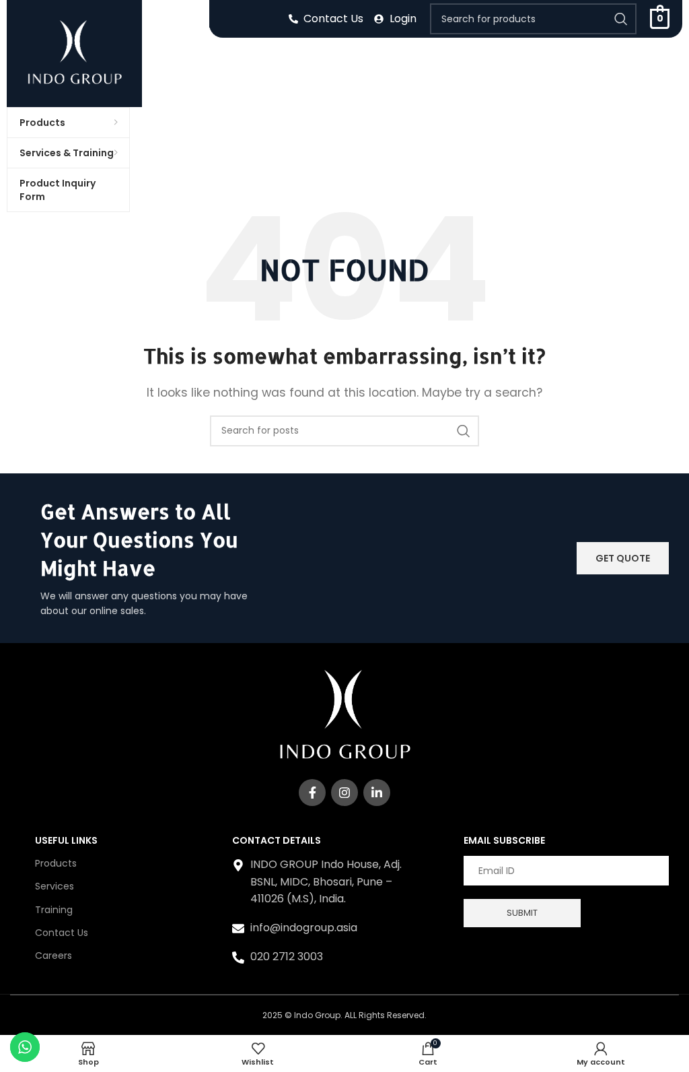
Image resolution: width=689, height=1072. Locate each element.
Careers (53, 955)
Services (54, 886)
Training (54, 909)
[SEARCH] (621, 18)
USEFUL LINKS (66, 840)
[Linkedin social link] (376, 792)
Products (56, 863)
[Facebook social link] (312, 792)
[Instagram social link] (344, 792)
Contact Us (61, 932)
